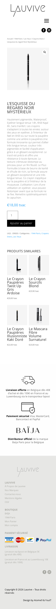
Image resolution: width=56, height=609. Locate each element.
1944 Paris (18, 38)
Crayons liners (38, 38)
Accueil (10, 38)
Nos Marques (11, 490)
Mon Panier (11, 521)
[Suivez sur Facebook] (43, 30)
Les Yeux (27, 38)
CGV (7, 502)
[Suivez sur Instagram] (49, 30)
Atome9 (38, 600)
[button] (44, 52)
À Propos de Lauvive (15, 486)
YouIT (48, 600)
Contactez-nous (13, 494)
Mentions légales (13, 498)
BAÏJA (7, 513)
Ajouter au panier (21, 223)
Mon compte (11, 525)
